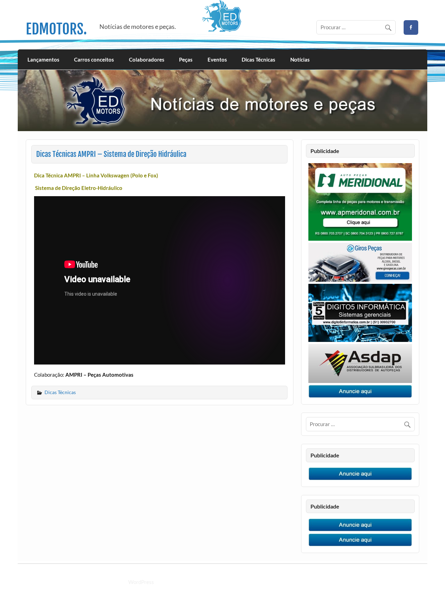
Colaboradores (146, 59)
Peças (186, 59)
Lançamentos (43, 59)
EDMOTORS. (56, 29)
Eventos (217, 59)
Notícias (300, 59)
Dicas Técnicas (258, 59)
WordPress (141, 582)
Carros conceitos (94, 59)
